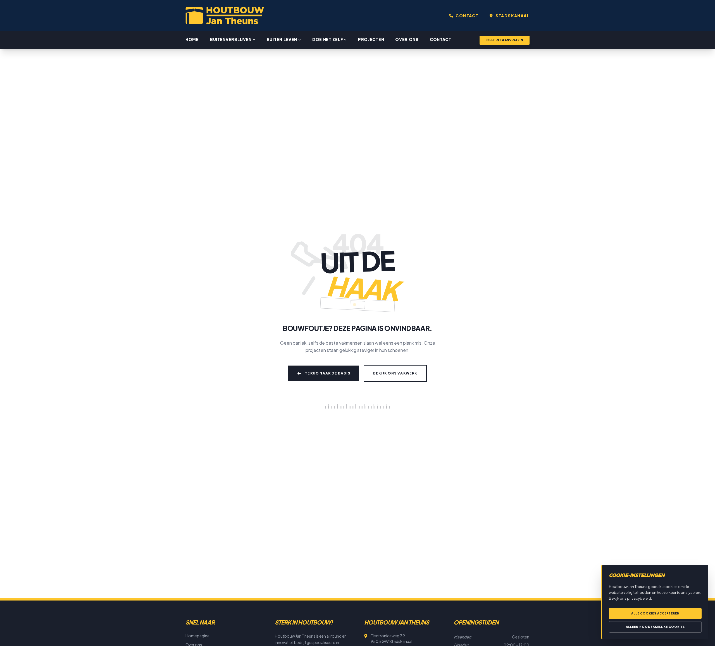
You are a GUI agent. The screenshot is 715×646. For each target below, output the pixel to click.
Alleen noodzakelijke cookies (655, 626)
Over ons (407, 39)
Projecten (371, 39)
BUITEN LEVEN (282, 39)
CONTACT (467, 15)
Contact (440, 39)
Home (192, 39)
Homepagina (197, 635)
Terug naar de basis (327, 373)
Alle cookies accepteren (655, 613)
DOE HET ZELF (327, 39)
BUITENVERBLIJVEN (231, 39)
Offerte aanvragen (504, 40)
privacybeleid (639, 598)
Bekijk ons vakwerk (395, 373)
